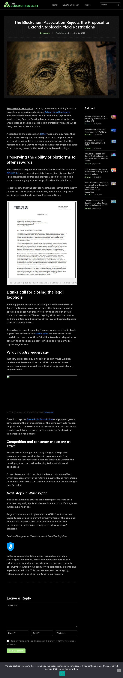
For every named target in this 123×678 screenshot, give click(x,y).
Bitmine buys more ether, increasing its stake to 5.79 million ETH (96, 118)
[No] (119, 670)
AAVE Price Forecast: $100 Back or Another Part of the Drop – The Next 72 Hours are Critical (96, 157)
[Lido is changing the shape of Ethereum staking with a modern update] (113, 170)
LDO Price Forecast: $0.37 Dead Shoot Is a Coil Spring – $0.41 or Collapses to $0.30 (96, 202)
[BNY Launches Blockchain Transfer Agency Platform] (113, 130)
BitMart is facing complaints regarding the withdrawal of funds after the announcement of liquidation (96, 187)
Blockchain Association (40, 419)
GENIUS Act (13, 173)
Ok (62, 673)
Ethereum (88, 124)
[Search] (118, 4)
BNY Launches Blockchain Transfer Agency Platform (95, 130)
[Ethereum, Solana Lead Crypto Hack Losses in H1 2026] (113, 141)
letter (43, 133)
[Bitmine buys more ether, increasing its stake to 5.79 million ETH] (113, 117)
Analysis (88, 164)
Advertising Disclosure (57, 112)
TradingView (48, 412)
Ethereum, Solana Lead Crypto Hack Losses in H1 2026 (95, 142)
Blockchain (45, 33)
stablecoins (41, 333)
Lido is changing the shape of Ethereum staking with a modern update (96, 171)
